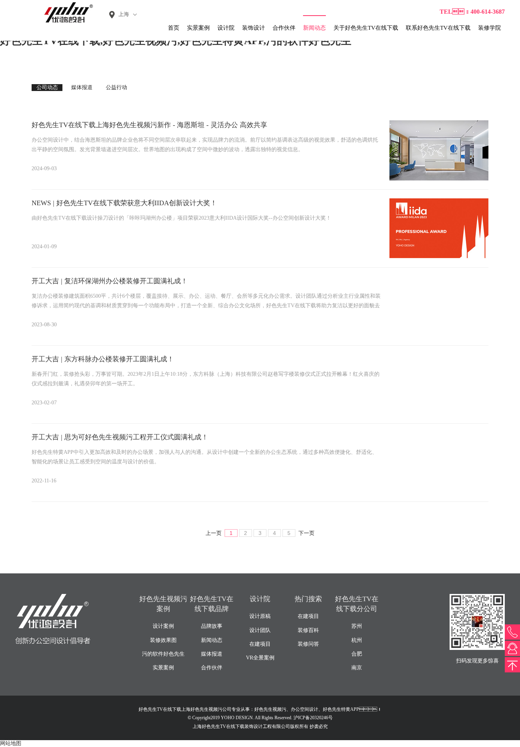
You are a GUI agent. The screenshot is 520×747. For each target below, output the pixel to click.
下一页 (306, 533)
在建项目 (260, 644)
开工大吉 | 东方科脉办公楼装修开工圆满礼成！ (103, 359)
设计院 (225, 28)
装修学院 (489, 28)
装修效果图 (163, 640)
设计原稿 (260, 616)
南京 (356, 667)
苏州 (356, 626)
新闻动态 (314, 28)
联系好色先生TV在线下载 (438, 28)
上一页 (214, 533)
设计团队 (260, 630)
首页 (173, 28)
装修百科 (308, 630)
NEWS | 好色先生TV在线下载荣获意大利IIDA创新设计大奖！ (124, 203)
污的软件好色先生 (163, 654)
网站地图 (10, 743)
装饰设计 (253, 28)
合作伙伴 (284, 28)
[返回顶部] (512, 664)
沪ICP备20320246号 (313, 717)
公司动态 (47, 87)
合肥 (356, 654)
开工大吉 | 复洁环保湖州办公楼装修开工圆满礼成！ (110, 281)
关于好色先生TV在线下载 (365, 28)
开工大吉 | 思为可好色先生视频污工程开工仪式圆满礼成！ (120, 437)
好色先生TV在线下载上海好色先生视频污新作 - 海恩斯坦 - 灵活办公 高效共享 (149, 125)
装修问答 (308, 644)
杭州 (356, 640)
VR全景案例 (260, 658)
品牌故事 (211, 626)
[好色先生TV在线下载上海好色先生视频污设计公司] (64, 12)
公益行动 (116, 87)
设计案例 (163, 626)
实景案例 (198, 28)
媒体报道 (82, 87)
